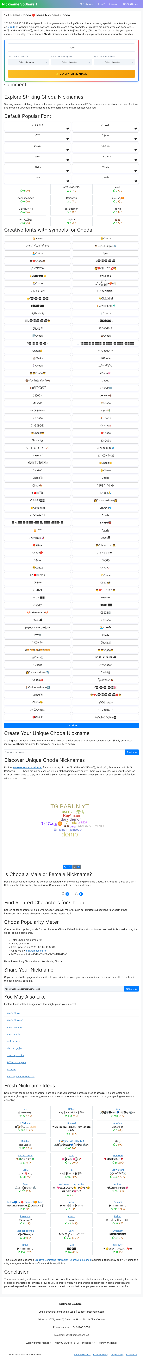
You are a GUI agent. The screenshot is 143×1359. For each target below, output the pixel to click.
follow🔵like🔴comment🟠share (25, 1202)
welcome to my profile (71, 1184)
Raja (25, 1184)
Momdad (118, 1155)
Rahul (71, 1109)
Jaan (71, 1155)
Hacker (71, 1202)
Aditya (117, 1184)
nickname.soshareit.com (27, 767)
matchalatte (14, 1034)
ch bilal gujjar (14, 1048)
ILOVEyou (25, 1123)
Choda (11, 27)
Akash (71, 1216)
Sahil (71, 1230)
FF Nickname (86, 4)
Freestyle (25, 1216)
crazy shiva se (15, 1020)
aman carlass (14, 1027)
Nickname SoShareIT (20, 4)
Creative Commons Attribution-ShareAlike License (63, 1259)
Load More (71, 725)
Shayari (71, 1123)
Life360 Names (130, 4)
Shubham (117, 1230)
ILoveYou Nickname (108, 4)
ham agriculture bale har (20, 1076)
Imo (118, 1109)
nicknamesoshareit (36, 950)
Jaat (71, 1245)
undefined (117, 1123)
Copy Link (131, 988)
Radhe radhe (25, 1155)
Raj (71, 1169)
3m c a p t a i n (15, 1055)
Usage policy (117, 1354)
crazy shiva (13, 1013)
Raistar (25, 1141)
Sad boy (117, 1245)
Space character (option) (61, 56)
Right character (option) (104, 56)
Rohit (25, 1245)
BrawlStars (118, 1169)
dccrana (11, 1069)
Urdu (25, 1169)
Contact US (131, 1354)
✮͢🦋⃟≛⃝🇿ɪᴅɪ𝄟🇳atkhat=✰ (71, 1141)
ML (25, 1109)
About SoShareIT (82, 1354)
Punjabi (118, 1202)
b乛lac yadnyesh (16, 1062)
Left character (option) (18, 56)
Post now (132, 752)
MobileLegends (25, 1230)
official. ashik (14, 1041)
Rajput (117, 1216)
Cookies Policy (100, 1354)
